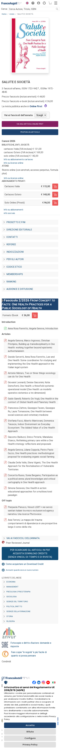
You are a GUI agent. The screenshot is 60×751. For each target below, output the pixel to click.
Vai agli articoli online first (30, 124)
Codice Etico (14, 266)
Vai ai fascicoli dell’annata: (23, 538)
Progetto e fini (15, 222)
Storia (9, 616)
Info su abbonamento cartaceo (18, 159)
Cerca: (4, 9)
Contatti (12, 237)
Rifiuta (30, 731)
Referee (11, 244)
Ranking (11, 281)
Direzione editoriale (19, 229)
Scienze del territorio (17, 602)
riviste (11, 14)
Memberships (14, 274)
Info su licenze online (13, 163)
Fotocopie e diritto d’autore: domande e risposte (30, 645)
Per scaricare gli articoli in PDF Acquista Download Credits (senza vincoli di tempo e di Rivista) (30, 553)
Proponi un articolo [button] (30, 132)
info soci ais (9, 213)
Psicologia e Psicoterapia (18, 592)
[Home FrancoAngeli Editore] (11, 3)
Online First (36, 106)
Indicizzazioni (15, 251)
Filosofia (10, 621)
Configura (30, 738)
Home (4, 14)
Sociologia (11, 597)
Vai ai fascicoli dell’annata (18, 115)
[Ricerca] (57, 9)
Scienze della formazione (18, 611)
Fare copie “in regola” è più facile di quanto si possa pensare (29, 654)
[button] (26, 3)
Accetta (30, 725)
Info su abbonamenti (13, 210)
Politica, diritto (14, 607)
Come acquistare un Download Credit (25, 564)
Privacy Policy (30, 744)
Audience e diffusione (19, 289)
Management (12, 587)
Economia (10, 582)
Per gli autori (15, 259)
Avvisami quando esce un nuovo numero (22, 570)
